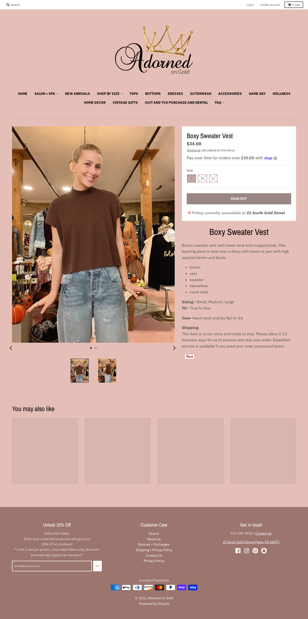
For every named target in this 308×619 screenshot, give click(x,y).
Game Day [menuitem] (257, 93)
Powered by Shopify (154, 603)
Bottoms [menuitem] (153, 93)
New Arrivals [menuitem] (77, 93)
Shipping (193, 150)
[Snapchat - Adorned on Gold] (264, 551)
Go (97, 566)
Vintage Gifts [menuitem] (125, 102)
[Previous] (11, 348)
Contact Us (154, 555)
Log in (250, 4)
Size (190, 170)
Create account (270, 4)
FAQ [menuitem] (218, 102)
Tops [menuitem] (133, 93)
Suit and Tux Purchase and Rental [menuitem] (176, 102)
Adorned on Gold (160, 598)
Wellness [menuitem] (281, 93)
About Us (154, 539)
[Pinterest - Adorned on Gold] (255, 551)
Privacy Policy (154, 561)
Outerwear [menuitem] (200, 93)
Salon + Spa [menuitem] (44, 93)
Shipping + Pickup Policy (154, 550)
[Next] (174, 348)
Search (154, 533)
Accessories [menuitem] (230, 93)
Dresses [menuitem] (175, 93)
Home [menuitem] (22, 93)
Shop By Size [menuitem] (108, 93)
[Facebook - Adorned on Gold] (238, 551)
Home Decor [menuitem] (95, 102)
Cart (296, 4)
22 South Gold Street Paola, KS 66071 (251, 542)
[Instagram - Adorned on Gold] (247, 551)
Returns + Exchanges (154, 544)
